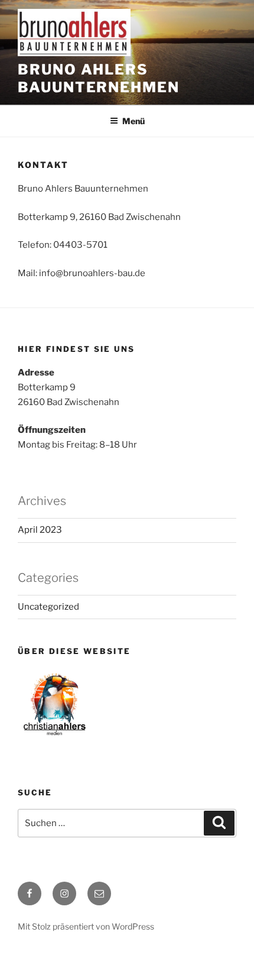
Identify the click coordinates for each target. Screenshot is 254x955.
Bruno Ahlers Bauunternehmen (99, 78)
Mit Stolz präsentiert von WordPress (86, 926)
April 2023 (40, 530)
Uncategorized (48, 606)
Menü (133, 121)
